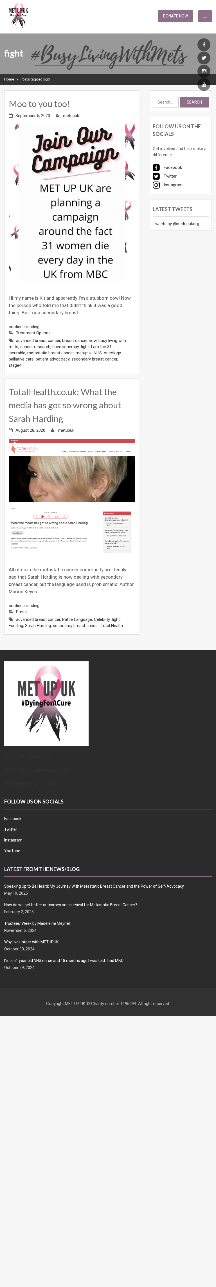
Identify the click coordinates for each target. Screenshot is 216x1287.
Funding (16, 625)
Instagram (13, 840)
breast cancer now (79, 340)
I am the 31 (101, 346)
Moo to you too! (39, 103)
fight (85, 346)
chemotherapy (65, 346)
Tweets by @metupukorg (176, 223)
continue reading (24, 326)
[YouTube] (204, 84)
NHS (98, 352)
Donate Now (175, 16)
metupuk (71, 115)
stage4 (15, 365)
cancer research (35, 346)
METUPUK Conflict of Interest (33, 784)
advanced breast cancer (38, 340)
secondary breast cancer (94, 359)
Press (21, 611)
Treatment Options (33, 332)
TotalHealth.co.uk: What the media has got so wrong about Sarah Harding (65, 405)
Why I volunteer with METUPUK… (32, 942)
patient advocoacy (52, 359)
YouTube (12, 851)
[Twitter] (204, 58)
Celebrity (102, 619)
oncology (112, 352)
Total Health (112, 625)
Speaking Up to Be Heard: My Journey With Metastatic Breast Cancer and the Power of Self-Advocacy (94, 886)
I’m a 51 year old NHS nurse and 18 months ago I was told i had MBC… (65, 960)
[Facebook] (204, 45)
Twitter (10, 829)
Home (9, 79)
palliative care (21, 359)
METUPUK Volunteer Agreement (36, 770)
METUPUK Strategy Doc (27, 756)
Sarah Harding (38, 625)
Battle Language (77, 619)
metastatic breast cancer (50, 352)
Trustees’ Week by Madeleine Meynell (37, 923)
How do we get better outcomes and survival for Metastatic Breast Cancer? (70, 905)
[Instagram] (204, 71)
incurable (17, 352)
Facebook (12, 818)
